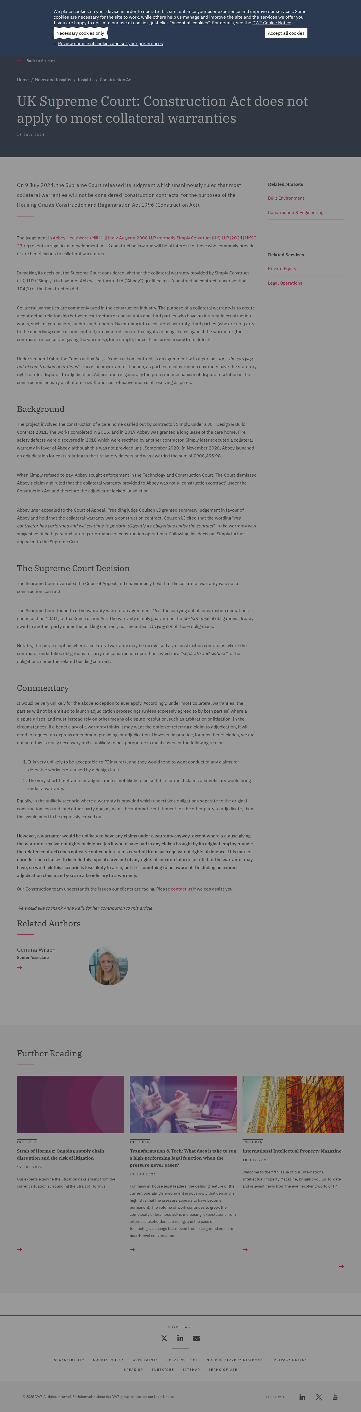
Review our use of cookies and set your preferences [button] (110, 43)
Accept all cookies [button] (286, 33)
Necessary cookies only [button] (80, 33)
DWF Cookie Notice (271, 22)
